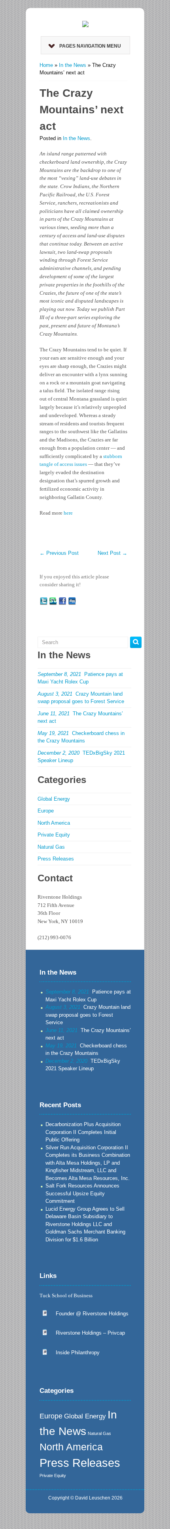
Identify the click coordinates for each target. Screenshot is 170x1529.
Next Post (112, 553)
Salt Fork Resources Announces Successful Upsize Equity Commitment (82, 1193)
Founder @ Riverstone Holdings (92, 1314)
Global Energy (54, 799)
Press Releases (56, 859)
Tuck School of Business (66, 1295)
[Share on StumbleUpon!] (53, 601)
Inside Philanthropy (78, 1352)
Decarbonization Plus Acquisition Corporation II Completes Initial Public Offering (83, 1132)
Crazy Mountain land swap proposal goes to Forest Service (87, 1014)
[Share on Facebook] (62, 601)
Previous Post (59, 553)
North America (54, 823)
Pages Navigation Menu (90, 46)
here (68, 513)
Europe (46, 811)
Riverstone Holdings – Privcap (90, 1333)
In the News (72, 65)
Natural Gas (51, 847)
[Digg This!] (72, 601)
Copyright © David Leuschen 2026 (85, 1498)
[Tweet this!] (43, 601)
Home (46, 65)
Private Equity (54, 835)
